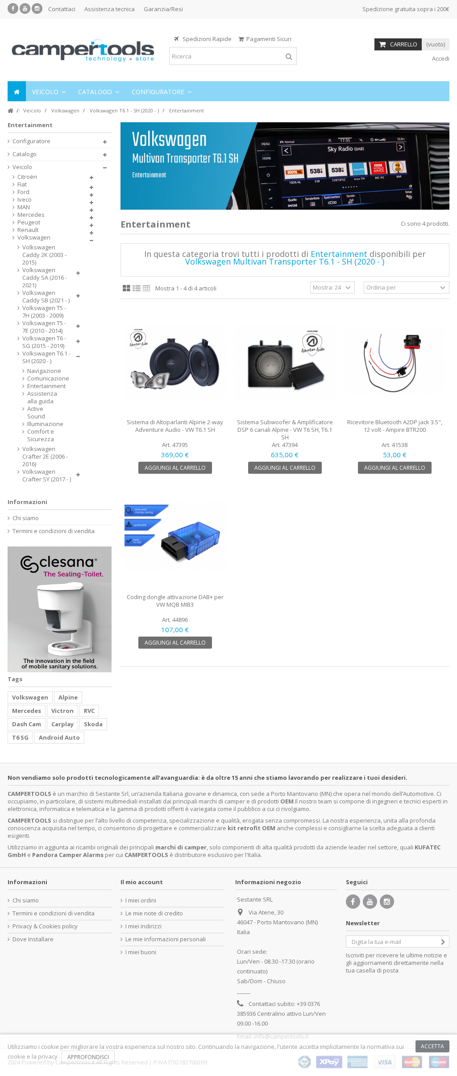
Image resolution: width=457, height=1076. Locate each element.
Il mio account (141, 882)
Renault (27, 230)
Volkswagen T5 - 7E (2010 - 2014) (44, 327)
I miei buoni (140, 952)
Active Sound (36, 412)
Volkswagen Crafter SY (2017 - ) (46, 475)
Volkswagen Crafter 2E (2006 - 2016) (45, 456)
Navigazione (42, 371)
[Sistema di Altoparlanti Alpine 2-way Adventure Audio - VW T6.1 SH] (175, 362)
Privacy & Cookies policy (45, 926)
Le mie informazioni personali (165, 939)
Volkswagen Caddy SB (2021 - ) (46, 296)
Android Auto (59, 737)
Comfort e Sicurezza (40, 435)
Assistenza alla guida (42, 397)
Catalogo (24, 154)
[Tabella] (146, 288)
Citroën (27, 177)
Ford (23, 192)
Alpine (68, 697)
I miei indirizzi (143, 926)
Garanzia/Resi (163, 9)
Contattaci (61, 9)
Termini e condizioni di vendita (53, 531)
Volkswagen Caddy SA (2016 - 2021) (44, 277)
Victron (62, 711)
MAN (23, 207)
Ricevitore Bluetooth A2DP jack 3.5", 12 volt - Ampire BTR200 (394, 426)
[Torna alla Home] (10, 110)
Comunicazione (42, 378)
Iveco (24, 199)
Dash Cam (26, 724)
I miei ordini (140, 900)
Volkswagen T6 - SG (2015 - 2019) (44, 342)
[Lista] (137, 288)
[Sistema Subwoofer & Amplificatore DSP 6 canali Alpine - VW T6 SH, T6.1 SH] (285, 362)
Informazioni (27, 502)
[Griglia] (126, 288)
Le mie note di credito (154, 913)
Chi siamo (25, 518)
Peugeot (28, 222)
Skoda (93, 724)
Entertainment (42, 386)
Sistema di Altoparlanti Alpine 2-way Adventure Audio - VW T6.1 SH (175, 426)
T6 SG (20, 737)
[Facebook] (13, 8)
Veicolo (22, 167)
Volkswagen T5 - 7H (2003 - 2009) (44, 311)
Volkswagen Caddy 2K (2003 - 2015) (44, 255)
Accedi (440, 58)
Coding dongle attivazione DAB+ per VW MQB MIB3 (175, 600)
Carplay (62, 724)
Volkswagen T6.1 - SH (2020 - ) (46, 357)
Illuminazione (42, 424)
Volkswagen (33, 237)
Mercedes (31, 215)
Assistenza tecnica (109, 9)
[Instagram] (37, 8)
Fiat (22, 184)
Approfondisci (88, 1057)
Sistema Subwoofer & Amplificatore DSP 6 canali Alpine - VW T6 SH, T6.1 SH (285, 429)
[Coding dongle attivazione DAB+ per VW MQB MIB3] (175, 536)
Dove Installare (33, 939)
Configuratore (31, 141)
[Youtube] (25, 8)
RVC (89, 711)
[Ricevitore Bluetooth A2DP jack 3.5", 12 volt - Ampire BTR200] (394, 362)
